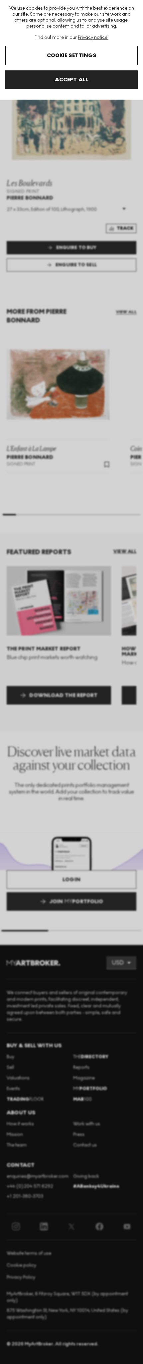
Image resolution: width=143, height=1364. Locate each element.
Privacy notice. (93, 37)
